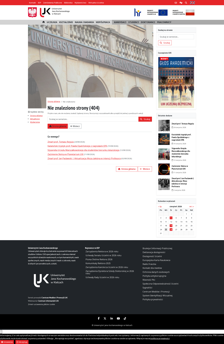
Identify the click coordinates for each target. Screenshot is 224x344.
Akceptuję (22, 342)
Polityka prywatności (153, 299)
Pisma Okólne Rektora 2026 (99, 259)
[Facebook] (98, 318)
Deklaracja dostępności (154, 252)
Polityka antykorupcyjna (154, 275)
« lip (160, 206)
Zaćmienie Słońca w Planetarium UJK (65, 154)
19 (171, 225)
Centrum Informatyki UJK (48, 301)
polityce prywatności (160, 338)
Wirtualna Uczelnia (96, 2)
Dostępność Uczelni (152, 256)
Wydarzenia (35, 122)
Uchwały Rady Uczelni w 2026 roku (102, 277)
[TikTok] (125, 318)
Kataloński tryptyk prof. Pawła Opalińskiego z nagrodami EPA (77, 146)
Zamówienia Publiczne (52, 2)
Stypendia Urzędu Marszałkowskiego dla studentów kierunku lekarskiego (83, 150)
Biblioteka (68, 2)
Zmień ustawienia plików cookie (41, 304)
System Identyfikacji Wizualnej (158, 295)
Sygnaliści (147, 287)
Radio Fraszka (149, 264)
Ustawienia (8, 342)
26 (171, 229)
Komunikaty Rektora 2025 (98, 263)
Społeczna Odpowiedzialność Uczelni (160, 283)
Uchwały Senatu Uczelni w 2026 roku (103, 255)
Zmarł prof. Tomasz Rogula (61, 141)
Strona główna (36, 115)
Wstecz (76, 126)
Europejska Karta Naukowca (156, 260)
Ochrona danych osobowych (156, 272)
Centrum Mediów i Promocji (156, 291)
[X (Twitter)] (105, 318)
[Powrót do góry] (1, 332)
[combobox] (93, 119)
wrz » (191, 206)
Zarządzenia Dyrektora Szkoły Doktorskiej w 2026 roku (110, 272)
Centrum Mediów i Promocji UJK (54, 297)
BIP (39, 2)
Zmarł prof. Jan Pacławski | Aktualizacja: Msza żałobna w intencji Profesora (84, 158)
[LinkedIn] (111, 318)
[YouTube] (118, 318)
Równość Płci (149, 279)
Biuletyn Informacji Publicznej (157, 248)
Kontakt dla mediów (152, 268)
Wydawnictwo (80, 2)
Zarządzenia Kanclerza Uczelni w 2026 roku (107, 267)
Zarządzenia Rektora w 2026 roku (102, 251)
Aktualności (35, 119)
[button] (52, 22)
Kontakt (32, 2)
